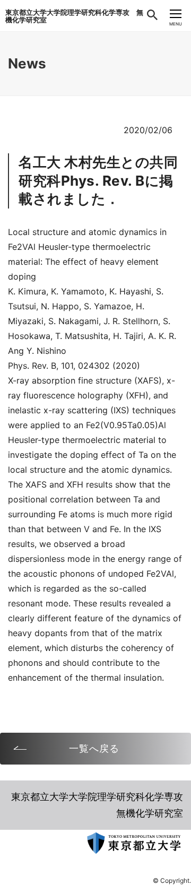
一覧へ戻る (94, 748)
